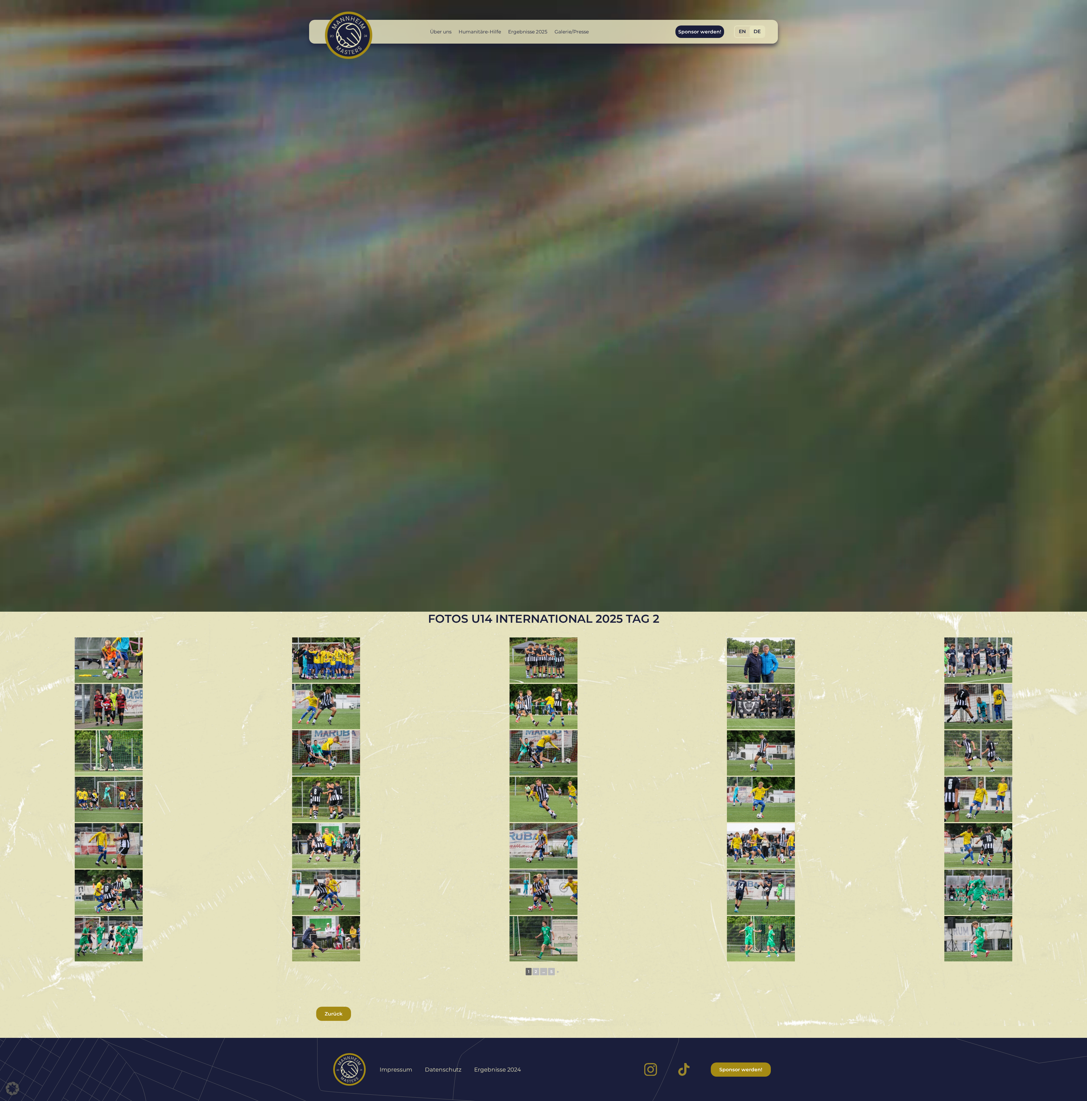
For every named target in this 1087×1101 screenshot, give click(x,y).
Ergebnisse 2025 (527, 32)
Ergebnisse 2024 (497, 1069)
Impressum (396, 1069)
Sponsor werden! (699, 32)
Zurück (334, 1014)
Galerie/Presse (572, 32)
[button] (12, 1088)
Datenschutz (443, 1069)
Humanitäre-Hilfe (480, 32)
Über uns (441, 32)
